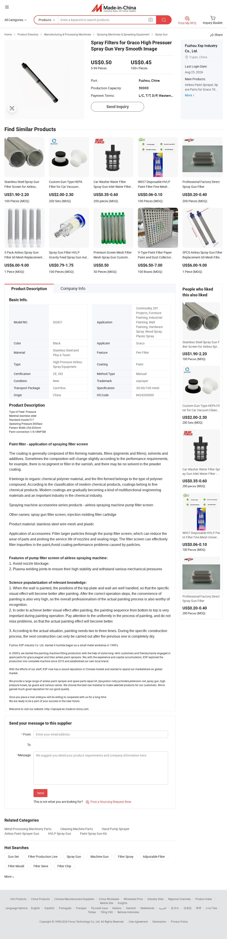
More (188, 95)
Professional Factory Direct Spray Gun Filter (201, 598)
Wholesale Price (133, 899)
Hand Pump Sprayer (115, 829)
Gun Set (13, 856)
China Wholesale (109, 899)
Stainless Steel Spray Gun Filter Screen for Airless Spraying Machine (201, 344)
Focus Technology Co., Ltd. (84, 921)
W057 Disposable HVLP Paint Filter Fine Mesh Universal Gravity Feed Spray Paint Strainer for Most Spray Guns (201, 535)
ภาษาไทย (211, 908)
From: (26, 734)
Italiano (116, 908)
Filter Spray (125, 856)
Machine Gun (99, 856)
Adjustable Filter (154, 856)
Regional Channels (179, 899)
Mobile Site (106, 903)
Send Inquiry (117, 106)
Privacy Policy (179, 921)
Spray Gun (74, 856)
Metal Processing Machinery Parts (27, 829)
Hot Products (18, 899)
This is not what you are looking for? (58, 801)
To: (29, 745)
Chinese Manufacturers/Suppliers (74, 899)
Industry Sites (155, 899)
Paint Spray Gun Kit (93, 833)
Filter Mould (16, 866)
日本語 (188, 908)
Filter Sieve (40, 866)
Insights (122, 903)
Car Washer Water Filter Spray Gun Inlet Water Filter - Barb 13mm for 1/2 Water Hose (201, 471)
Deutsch (131, 908)
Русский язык (99, 908)
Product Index (203, 899)
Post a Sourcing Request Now (108, 801)
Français (81, 908)
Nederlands (147, 908)
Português (65, 908)
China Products (40, 899)
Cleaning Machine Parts (76, 829)
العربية (162, 908)
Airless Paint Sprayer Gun (21, 833)
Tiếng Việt (106, 912)
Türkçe (92, 912)
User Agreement (138, 921)
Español (49, 908)
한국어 (175, 908)
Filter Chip (64, 866)
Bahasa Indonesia (128, 912)
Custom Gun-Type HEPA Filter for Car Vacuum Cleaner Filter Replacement (201, 408)
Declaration (159, 921)
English (35, 908)
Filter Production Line (42, 856)
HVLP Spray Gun (59, 833)
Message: (24, 755)
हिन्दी (198, 908)
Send (40, 793)
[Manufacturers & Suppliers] (113, 7)
